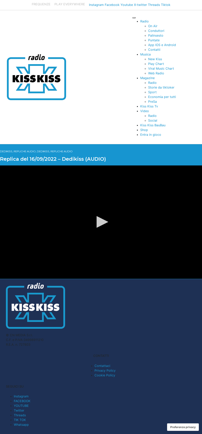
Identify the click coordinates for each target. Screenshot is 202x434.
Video (144, 111)
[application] (101, 222)
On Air (152, 26)
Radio (144, 21)
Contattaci (102, 366)
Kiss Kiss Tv (149, 106)
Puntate (154, 40)
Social (152, 120)
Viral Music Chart (161, 68)
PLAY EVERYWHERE (69, 4)
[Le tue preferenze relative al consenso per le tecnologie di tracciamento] (183, 427)
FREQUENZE (41, 4)
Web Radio (156, 73)
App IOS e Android (162, 45)
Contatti (154, 50)
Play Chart (156, 64)
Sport (152, 92)
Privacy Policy (105, 370)
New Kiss (155, 59)
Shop (144, 130)
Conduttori (156, 31)
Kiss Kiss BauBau (153, 125)
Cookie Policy (104, 375)
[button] (101, 222)
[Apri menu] (134, 17)
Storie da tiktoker (161, 87)
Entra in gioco (150, 135)
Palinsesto (155, 35)
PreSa (152, 101)
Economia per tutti (162, 97)
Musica (145, 54)
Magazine (147, 78)
